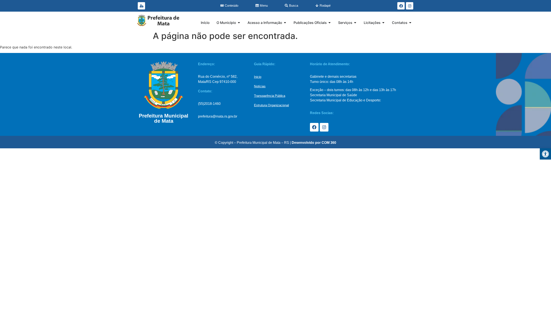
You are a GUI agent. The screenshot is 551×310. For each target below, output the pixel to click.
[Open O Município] (239, 22)
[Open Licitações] (383, 22)
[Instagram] (409, 5)
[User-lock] (141, 5)
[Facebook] (401, 5)
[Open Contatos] (410, 22)
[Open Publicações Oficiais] (329, 22)
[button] (545, 154)
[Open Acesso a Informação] (285, 22)
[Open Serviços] (355, 22)
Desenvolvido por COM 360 (314, 142)
